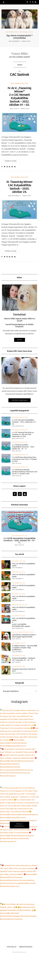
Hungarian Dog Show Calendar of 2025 (24, 670)
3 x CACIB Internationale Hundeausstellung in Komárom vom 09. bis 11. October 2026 (24, 471)
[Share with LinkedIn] (10, 167)
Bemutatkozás (25, 947)
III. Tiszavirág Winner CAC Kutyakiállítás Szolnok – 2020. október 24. (19, 186)
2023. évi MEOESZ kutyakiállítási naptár (23, 586)
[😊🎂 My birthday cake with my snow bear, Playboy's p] (19, 922)
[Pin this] (13, 167)
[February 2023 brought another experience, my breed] (19, 728)
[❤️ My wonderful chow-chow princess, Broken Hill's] (19, 883)
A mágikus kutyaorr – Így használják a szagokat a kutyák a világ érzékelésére (24, 647)
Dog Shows (9, 32)
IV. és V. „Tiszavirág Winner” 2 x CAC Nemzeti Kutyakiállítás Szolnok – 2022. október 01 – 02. (19, 96)
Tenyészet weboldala (20, 400)
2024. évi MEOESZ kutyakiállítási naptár (23, 575)
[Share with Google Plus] (7, 167)
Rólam (19, 340)
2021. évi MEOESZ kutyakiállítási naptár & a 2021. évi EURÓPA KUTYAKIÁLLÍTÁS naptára (23, 622)
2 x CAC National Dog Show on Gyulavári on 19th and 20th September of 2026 (23, 434)
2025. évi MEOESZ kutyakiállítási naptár (23, 564)
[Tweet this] (5, 167)
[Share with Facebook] (3, 167)
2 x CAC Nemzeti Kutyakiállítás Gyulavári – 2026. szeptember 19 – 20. (24, 422)
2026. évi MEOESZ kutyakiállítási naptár (23, 608)
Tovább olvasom (10, 161)
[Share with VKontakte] (15, 167)
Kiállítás (19, 32)
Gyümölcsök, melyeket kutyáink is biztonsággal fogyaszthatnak (24, 636)
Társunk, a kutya (27, 32)
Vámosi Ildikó (26, 41)
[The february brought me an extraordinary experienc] (19, 805)
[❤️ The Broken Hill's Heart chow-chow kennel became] (19, 844)
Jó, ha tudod (18, 632)
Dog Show (15, 430)
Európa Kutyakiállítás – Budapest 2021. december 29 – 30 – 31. (23, 659)
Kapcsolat (11, 947)
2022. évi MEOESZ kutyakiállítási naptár (23, 597)
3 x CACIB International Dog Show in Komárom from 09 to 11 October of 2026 (24, 459)
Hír (14, 32)
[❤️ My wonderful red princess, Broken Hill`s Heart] (19, 767)
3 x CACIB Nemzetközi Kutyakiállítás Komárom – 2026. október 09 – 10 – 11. (23, 447)
